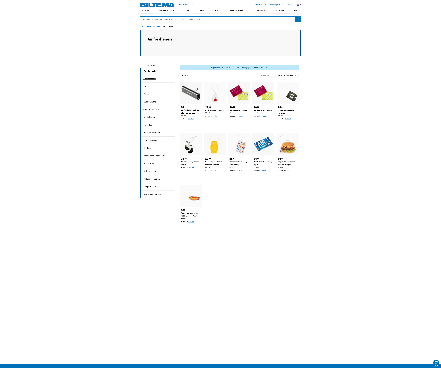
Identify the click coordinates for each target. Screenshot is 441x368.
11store (215, 170)
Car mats (147, 94)
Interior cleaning (150, 140)
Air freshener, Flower (238, 110)
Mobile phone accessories (154, 155)
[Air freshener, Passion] (215, 93)
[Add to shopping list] (184, 124)
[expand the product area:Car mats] (172, 94)
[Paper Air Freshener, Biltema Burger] (288, 144)
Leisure (202, 10)
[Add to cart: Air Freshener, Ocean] (190, 173)
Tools (296, 10)
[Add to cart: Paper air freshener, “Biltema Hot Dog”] (190, 227)
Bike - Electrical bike (167, 10)
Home (217, 10)
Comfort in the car (151, 109)
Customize (266, 75)
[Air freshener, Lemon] (263, 93)
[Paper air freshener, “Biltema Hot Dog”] (191, 196)
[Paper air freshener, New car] (288, 93)
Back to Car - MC (149, 65)
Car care (280, 10)
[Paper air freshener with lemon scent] (215, 144)
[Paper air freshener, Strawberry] (239, 144)
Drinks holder (149, 117)
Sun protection (149, 186)
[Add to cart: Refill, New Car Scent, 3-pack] (263, 176)
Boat (187, 10)
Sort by (285, 75)
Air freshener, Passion (214, 110)
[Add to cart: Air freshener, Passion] (214, 122)
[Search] (298, 19)
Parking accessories (151, 179)
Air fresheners (149, 78)
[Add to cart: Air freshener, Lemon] (263, 122)
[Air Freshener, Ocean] (191, 144)
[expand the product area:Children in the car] (172, 102)
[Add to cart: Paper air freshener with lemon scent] (214, 176)
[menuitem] (146, 10)
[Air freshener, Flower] (239, 93)
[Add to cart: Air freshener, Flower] (239, 122)
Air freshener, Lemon (263, 110)
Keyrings (147, 148)
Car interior (157, 26)
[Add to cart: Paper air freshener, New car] (287, 124)
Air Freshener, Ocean (190, 161)
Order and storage (151, 171)
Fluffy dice (147, 125)
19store (191, 119)
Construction (261, 10)
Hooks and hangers (151, 132)
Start (141, 26)
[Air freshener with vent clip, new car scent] (191, 93)
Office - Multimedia (237, 10)
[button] (298, 4)
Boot (145, 86)
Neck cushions (149, 163)
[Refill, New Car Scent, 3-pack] (263, 144)
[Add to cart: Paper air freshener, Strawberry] (239, 176)
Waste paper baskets (152, 194)
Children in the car (151, 101)
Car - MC (145, 10)
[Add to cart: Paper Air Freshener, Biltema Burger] (287, 176)
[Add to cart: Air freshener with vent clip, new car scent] (190, 124)
